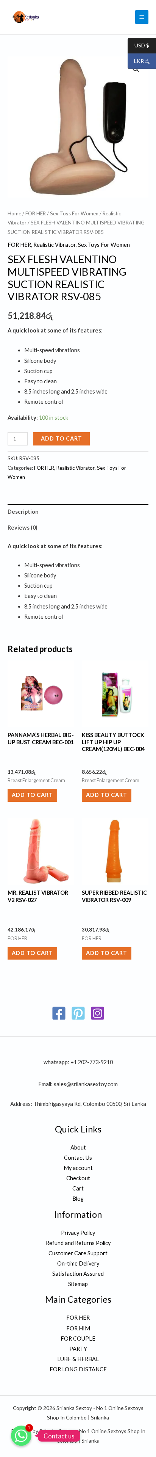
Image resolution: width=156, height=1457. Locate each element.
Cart (78, 1188)
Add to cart (61, 438)
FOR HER (35, 213)
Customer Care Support (78, 1253)
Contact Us (78, 1157)
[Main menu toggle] (141, 17)
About (78, 1147)
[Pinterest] (78, 1013)
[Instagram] (97, 1013)
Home (14, 213)
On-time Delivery (78, 1263)
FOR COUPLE (78, 1338)
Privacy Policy (78, 1233)
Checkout (78, 1178)
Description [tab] (23, 511)
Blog (78, 1198)
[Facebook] (58, 1013)
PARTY (78, 1349)
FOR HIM (78, 1328)
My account (78, 1168)
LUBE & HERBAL (78, 1359)
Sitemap (78, 1284)
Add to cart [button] (32, 795)
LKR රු (139, 61)
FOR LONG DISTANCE (78, 1369)
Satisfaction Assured (78, 1273)
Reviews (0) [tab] (22, 527)
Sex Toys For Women (74, 213)
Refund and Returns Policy (78, 1243)
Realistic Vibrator (54, 245)
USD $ (138, 45)
